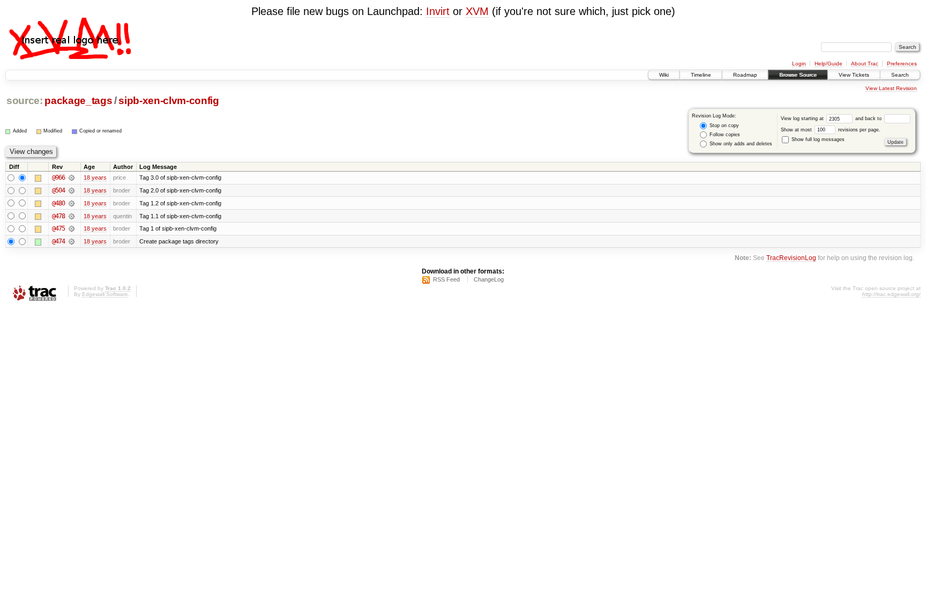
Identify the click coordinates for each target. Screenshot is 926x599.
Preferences (902, 63)
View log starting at (803, 118)
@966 (58, 177)
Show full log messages (817, 139)
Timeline (701, 75)
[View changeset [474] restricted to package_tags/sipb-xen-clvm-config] (71, 241)
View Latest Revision (891, 88)
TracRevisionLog (791, 257)
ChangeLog (489, 279)
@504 (58, 190)
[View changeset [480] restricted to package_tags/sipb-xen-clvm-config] (71, 203)
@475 (58, 228)
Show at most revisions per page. (830, 129)
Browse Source (798, 75)
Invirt (438, 11)
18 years (95, 177)
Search (900, 75)
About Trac (864, 63)
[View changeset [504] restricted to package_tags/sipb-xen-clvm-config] (71, 190)
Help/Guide (828, 63)
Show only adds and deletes (740, 143)
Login (799, 63)
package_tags (78, 100)
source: (24, 100)
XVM (477, 11)
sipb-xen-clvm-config (168, 100)
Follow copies (724, 134)
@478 (58, 216)
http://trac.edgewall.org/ (891, 294)
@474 (58, 241)
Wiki (664, 75)
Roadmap (745, 75)
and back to (869, 118)
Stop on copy (723, 125)
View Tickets (854, 75)
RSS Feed (446, 279)
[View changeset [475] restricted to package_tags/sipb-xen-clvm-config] (71, 228)
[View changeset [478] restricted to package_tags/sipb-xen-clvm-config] (71, 216)
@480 (58, 203)
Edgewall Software (105, 294)
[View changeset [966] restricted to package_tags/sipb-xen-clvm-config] (71, 177)
